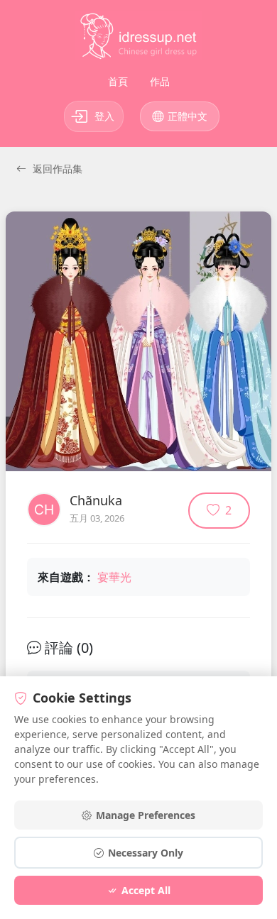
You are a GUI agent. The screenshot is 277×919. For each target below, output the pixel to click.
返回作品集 (56, 168)
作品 (160, 81)
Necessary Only (145, 852)
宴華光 (114, 577)
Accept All (145, 890)
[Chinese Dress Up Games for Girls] (138, 38)
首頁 (118, 81)
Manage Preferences (145, 815)
